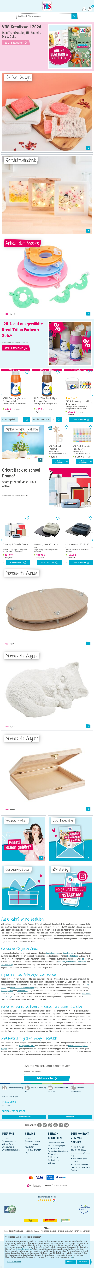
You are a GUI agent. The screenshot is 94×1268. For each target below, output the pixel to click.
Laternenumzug (7, 965)
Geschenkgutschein (32, 1141)
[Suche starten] (74, 16)
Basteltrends (68, 953)
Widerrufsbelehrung (56, 1148)
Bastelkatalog (72, 956)
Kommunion (71, 962)
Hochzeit (61, 962)
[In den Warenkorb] (26, 419)
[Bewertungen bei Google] (47, 1199)
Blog (82, 959)
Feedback (70, 1117)
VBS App (51, 1163)
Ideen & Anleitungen (33, 1150)
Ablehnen (71, 1262)
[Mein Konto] (84, 9)
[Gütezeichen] (10, 1209)
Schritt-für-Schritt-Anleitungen (22, 988)
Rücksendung (53, 1154)
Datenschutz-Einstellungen (58, 1151)
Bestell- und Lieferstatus (80, 1167)
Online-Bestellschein (56, 1142)
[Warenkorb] (90, 9)
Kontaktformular (24, 1117)
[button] (3, 395)
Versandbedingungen (56, 1145)
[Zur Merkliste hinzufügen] (27, 372)
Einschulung (81, 962)
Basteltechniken (52, 953)
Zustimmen (82, 1262)
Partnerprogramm (9, 1141)
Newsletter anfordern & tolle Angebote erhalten (47, 1066)
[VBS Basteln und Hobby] (47, 6)
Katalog (28, 1138)
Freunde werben (31, 1144)
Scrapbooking (22, 990)
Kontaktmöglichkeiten (79, 1164)
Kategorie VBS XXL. (27, 1045)
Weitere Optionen (14, 1262)
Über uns (5, 1138)
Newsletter (29, 1147)
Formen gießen (7, 990)
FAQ (26, 1153)
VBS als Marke (7, 1144)
